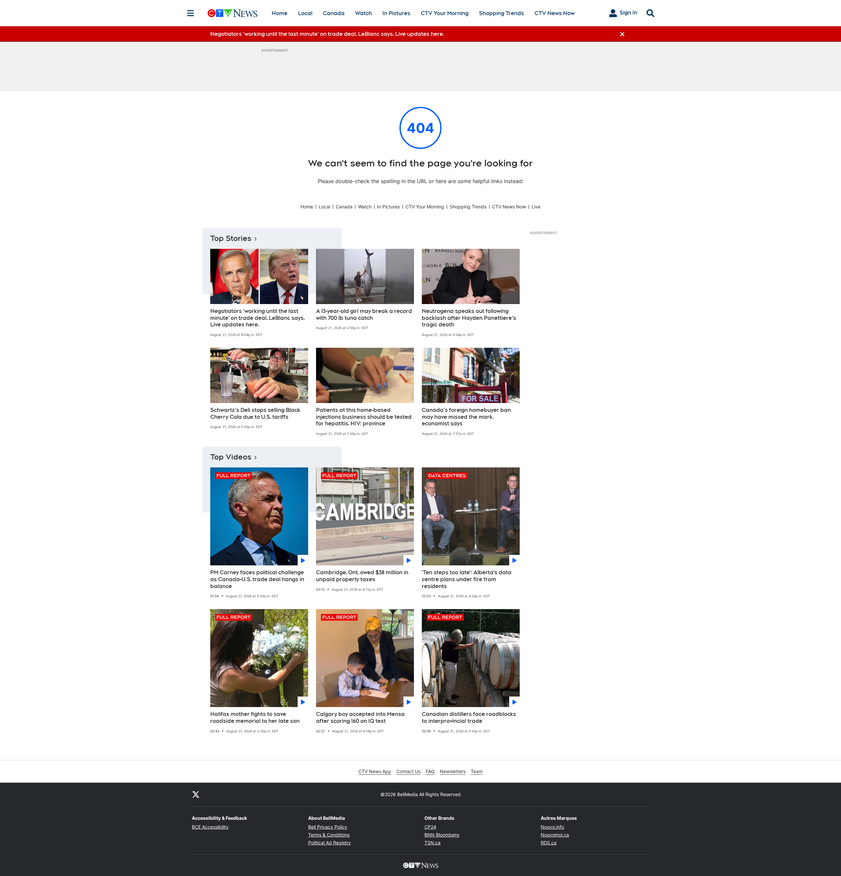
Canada (334, 13)
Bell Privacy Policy (327, 827)
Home (279, 13)
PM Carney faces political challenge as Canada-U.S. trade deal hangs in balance (257, 579)
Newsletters (453, 771)
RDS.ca (549, 842)
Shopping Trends (501, 13)
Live (536, 206)
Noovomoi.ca (555, 835)
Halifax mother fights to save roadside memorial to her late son (255, 717)
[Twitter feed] (196, 794)
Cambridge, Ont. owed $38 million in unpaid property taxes (362, 575)
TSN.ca (432, 842)
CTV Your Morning (444, 13)
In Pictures (396, 13)
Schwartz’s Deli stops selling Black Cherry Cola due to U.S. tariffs (255, 413)
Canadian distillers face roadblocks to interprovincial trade (469, 717)
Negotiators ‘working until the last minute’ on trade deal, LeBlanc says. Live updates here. (257, 318)
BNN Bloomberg (441, 835)
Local (305, 13)
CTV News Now (554, 13)
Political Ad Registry (329, 842)
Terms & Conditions (329, 835)
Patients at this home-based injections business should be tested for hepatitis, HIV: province (364, 417)
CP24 (430, 827)
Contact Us (408, 771)
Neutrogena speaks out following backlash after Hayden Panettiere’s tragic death (469, 318)
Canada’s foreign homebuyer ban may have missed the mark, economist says (466, 417)
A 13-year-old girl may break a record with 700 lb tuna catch (364, 314)
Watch (363, 13)
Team (477, 771)
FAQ (430, 771)
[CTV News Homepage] (232, 13)
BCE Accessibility (210, 827)
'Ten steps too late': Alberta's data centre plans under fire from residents (466, 579)
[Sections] (190, 13)
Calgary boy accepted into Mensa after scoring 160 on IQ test (360, 717)
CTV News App (374, 771)
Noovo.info (552, 827)
